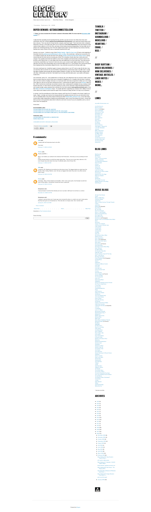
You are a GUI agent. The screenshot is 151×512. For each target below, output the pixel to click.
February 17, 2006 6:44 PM (44, 162)
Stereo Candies (98, 355)
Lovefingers (98, 308)
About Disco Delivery (58, 19)
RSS (97, 50)
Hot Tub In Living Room (100, 284)
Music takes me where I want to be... (42, 19)
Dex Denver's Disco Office (101, 235)
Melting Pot (97, 314)
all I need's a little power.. (104, 460)
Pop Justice (98, 334)
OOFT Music (98, 328)
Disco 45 (97, 239)
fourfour (97, 164)
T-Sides (97, 363)
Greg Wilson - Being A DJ (101, 126)
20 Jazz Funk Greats (100, 195)
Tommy (40, 151)
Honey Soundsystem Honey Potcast (103, 282)
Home (62, 208)
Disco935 (97, 119)
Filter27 (97, 261)
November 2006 (102, 437)
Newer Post (36, 208)
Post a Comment (40, 205)
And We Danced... (99, 106)
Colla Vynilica (98, 226)
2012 (98, 421)
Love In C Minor (99, 309)
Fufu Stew (97, 265)
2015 (98, 415)
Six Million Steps (99, 133)
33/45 (96, 196)
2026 (98, 401)
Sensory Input (98, 342)
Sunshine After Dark (99, 139)
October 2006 (101, 439)
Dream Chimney (99, 124)
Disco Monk (97, 242)
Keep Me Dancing (99, 299)
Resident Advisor (99, 132)
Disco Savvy (98, 120)
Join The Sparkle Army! (100, 295)
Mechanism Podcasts (100, 311)
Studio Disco (98, 358)
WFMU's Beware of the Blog (101, 181)
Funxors (97, 271)
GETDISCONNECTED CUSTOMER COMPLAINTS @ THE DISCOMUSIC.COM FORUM (53, 112)
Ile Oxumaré (98, 286)
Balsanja (97, 206)
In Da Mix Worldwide (100, 127)
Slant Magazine (98, 135)
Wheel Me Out (98, 386)
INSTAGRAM (101, 33)
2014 (98, 417)
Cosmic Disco (98, 229)
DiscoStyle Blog (98, 245)
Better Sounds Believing (101, 213)
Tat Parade (97, 368)
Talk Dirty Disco (98, 365)
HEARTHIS (100, 43)
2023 (98, 407)
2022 (98, 409)
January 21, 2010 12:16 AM (44, 202)
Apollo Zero (97, 200)
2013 (98, 419)
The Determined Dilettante (101, 161)
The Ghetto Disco (99, 370)
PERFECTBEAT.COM (38, 118)
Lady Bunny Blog (99, 169)
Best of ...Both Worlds (100, 212)
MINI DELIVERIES (103, 71)
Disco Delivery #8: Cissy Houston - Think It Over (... (106, 457)
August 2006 (101, 443)
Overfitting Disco (99, 330)
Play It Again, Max (99, 332)
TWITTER (99, 30)
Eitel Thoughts (98, 162)
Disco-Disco (97, 116)
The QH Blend (98, 375)
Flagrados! (97, 262)
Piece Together (98, 331)
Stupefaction (98, 360)
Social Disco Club (99, 348)
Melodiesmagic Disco (100, 312)
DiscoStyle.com (98, 114)
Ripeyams (97, 340)
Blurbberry (97, 155)
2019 (98, 413)
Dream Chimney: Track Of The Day (103, 253)
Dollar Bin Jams (98, 252)
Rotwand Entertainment (100, 341)
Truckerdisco (98, 378)
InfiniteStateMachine (100, 288)
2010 (98, 425)
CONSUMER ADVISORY (39, 121)
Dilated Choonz (98, 236)
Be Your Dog (98, 209)
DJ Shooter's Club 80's (100, 251)
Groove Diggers (98, 274)
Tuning (96, 380)
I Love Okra (98, 285)
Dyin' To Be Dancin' (99, 255)
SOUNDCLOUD (101, 37)
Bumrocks (97, 222)
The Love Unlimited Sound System (103, 374)
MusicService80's (99, 321)
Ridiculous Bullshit (99, 175)
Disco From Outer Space (101, 240)
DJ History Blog (98, 249)
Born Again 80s (98, 215)
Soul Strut (97, 136)
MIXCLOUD (100, 40)
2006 (98, 433)
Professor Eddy (98, 337)
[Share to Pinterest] (43, 128)
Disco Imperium (98, 117)
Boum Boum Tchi (99, 216)
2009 (98, 427)
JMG (39, 140)
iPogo (96, 289)
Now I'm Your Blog (99, 327)
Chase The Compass (100, 223)
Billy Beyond (98, 154)
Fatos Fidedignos (99, 258)
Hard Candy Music (99, 279)
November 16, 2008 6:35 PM (45, 192)
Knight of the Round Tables (101, 302)
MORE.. (98, 85)
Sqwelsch (97, 354)
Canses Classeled (99, 159)
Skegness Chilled (99, 345)
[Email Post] (51, 126)
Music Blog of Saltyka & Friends (102, 319)
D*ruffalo (97, 232)
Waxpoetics (97, 142)
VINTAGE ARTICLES (104, 74)
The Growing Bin (99, 276)
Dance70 (97, 109)
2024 (98, 405)
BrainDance (98, 218)
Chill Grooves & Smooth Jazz (102, 225)
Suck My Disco (98, 361)
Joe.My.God (98, 168)
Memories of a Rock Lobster (101, 171)
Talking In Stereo (99, 367)
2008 (98, 429)
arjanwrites (97, 205)
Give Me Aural (98, 272)
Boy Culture (98, 157)
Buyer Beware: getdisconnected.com (106, 465)
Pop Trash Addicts (99, 335)
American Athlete (99, 199)
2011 (98, 423)
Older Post (87, 208)
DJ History (97, 122)
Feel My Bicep (98, 259)
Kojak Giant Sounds (100, 304)
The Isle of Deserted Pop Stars (102, 373)
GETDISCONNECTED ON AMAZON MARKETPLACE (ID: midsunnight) (50, 111)
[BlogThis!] (37, 128)
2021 (98, 411)
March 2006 (101, 453)
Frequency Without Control (101, 263)
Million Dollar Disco (99, 130)
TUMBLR (99, 26)
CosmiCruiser (98, 228)
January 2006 (101, 479)
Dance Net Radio (99, 110)
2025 (98, 403)
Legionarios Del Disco (100, 305)
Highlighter (97, 281)
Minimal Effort (98, 317)
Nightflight (97, 324)
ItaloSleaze (97, 294)
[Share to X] (39, 128)
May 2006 (100, 449)
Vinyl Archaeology (99, 384)
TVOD (96, 364)
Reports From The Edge (100, 174)
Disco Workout (98, 248)
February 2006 (101, 455)
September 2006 (102, 441)
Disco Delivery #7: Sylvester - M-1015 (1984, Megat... (106, 463)
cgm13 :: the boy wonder (101, 158)
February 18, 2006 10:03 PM (45, 174)
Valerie (96, 383)
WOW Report (98, 182)
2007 (98, 431)
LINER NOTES (101, 78)
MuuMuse (97, 322)
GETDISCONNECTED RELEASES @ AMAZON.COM (45, 117)
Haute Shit (97, 167)
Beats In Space (98, 107)
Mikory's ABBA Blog (99, 197)
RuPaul (97, 177)
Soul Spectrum (98, 351)
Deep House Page (99, 112)
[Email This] (35, 128)
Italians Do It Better (99, 292)
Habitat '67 (97, 165)
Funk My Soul (98, 268)
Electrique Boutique (99, 256)
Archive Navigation (69, 19)
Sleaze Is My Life (99, 347)
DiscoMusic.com (99, 113)
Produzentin (98, 172)
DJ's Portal (97, 123)
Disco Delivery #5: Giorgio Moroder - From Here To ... (106, 474)
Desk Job (97, 233)
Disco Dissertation (99, 238)
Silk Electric (97, 178)
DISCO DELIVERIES (103, 68)
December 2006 (102, 435)
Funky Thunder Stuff (100, 269)
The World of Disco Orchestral (102, 377)
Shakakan (97, 344)
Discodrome (98, 243)
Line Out (97, 307)
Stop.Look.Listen (99, 357)
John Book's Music (99, 296)
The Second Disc (99, 140)
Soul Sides (97, 350)
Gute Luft (97, 278)
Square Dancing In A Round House (103, 353)
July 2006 (100, 445)
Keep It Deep (98, 298)
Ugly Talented (98, 381)
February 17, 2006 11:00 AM (45, 147)
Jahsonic (97, 129)
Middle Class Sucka (99, 315)
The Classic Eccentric (100, 180)
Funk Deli (97, 266)
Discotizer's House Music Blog (102, 246)
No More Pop (98, 325)
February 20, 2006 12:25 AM (45, 184)
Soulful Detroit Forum (100, 137)
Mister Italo (97, 318)
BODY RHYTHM (102, 64)
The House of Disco (99, 371)
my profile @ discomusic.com (102, 103)
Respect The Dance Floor (101, 338)
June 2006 (100, 447)
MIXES (98, 81)
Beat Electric (98, 207)
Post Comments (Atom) (45, 211)
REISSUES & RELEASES (52, 121)
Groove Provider (99, 275)
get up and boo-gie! (102, 477)
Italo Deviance (98, 291)
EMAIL (98, 47)
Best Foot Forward (99, 210)
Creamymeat (98, 230)
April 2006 (100, 451)
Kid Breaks (97, 301)
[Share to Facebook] (41, 128)
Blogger (78, 507)
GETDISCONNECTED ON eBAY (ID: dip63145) (44, 109)
